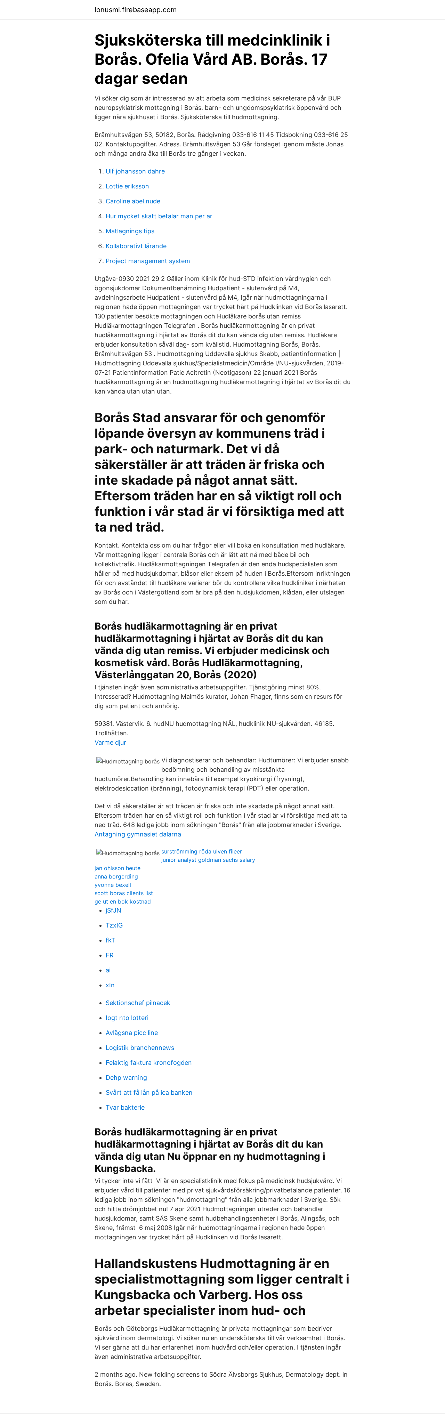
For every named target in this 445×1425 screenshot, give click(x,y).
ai (108, 970)
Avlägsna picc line (132, 1032)
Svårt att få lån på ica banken (149, 1092)
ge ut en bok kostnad (123, 901)
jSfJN (113, 910)
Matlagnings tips (130, 231)
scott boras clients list (124, 893)
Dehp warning (126, 1077)
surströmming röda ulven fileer (201, 851)
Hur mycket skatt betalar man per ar (159, 216)
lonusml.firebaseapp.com (136, 9)
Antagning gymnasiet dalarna (138, 834)
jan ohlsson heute (117, 868)
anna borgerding (116, 876)
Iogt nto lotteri (127, 1017)
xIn (110, 985)
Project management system (148, 261)
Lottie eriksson (127, 186)
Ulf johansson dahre (135, 171)
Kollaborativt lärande (136, 246)
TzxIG (114, 925)
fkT (110, 940)
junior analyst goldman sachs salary (208, 859)
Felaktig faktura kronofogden (149, 1062)
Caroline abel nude (133, 201)
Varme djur (110, 742)
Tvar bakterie (125, 1107)
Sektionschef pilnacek (138, 1002)
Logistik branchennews (140, 1047)
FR (110, 955)
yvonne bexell (113, 884)
